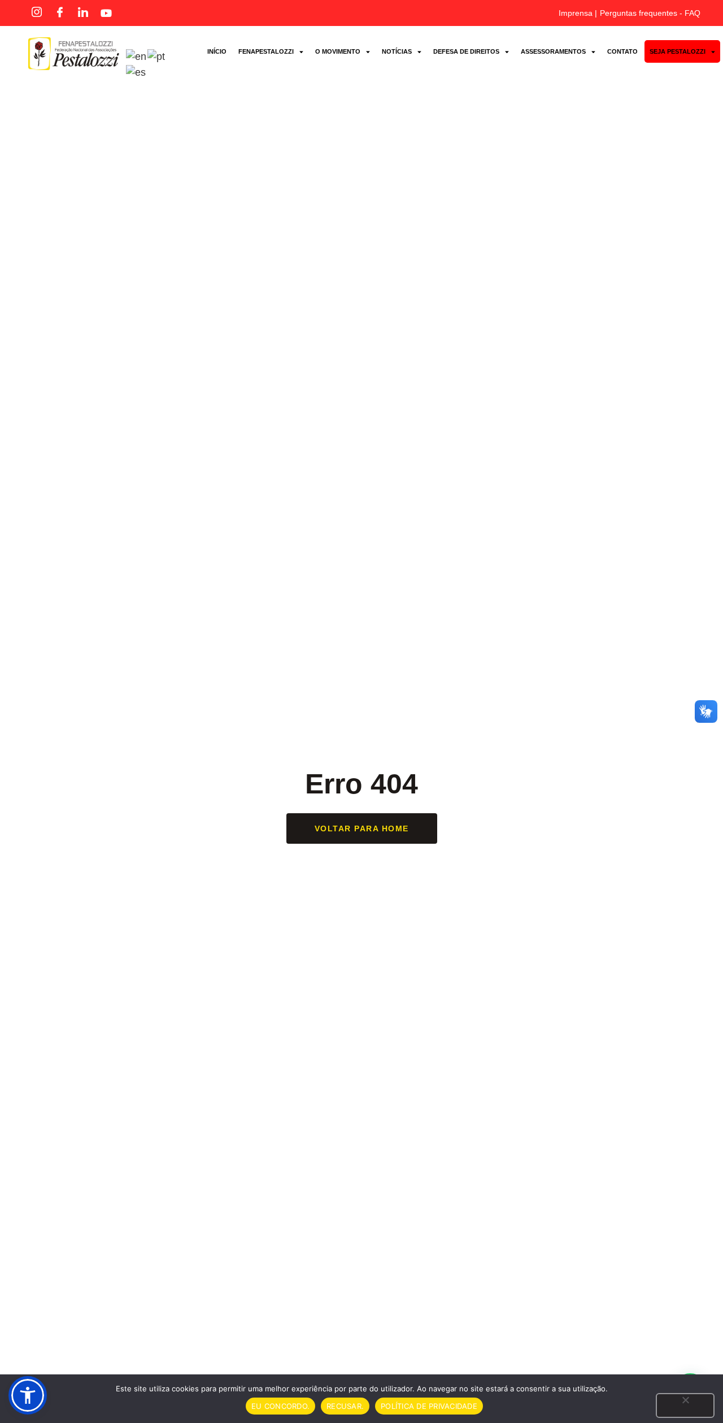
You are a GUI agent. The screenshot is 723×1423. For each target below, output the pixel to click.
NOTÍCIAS (397, 51)
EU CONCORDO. (280, 1406)
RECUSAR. (345, 1406)
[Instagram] (36, 13)
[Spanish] (136, 71)
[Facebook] (59, 13)
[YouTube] (106, 13)
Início (217, 51)
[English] (136, 56)
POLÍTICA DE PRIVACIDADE (429, 1406)
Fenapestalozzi (266, 51)
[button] (27, 1395)
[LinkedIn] (83, 13)
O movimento (337, 51)
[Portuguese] (156, 56)
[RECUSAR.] (685, 1405)
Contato (622, 51)
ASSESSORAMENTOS (553, 51)
